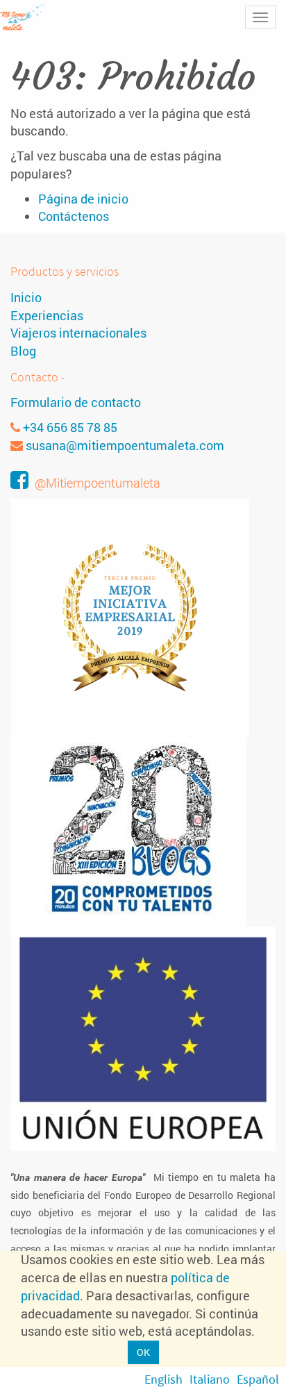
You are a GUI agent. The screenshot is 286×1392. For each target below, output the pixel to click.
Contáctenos (73, 216)
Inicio (26, 297)
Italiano (210, 1379)
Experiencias (46, 315)
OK (143, 1352)
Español (258, 1379)
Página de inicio (83, 198)
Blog (23, 350)
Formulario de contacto (75, 402)
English (163, 1379)
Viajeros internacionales (78, 332)
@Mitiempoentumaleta (97, 482)
